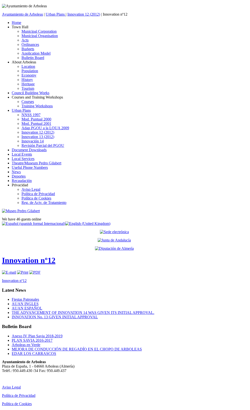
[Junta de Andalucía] (114, 240)
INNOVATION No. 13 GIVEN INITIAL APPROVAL (55, 317)
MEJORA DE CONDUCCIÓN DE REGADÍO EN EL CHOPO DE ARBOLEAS (77, 349)
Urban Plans (56, 14)
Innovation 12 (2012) (83, 14)
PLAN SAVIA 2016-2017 (32, 340)
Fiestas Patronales (25, 299)
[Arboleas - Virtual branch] (114, 232)
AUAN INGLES (25, 304)
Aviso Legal (11, 387)
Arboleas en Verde (26, 345)
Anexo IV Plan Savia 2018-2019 (37, 336)
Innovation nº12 (28, 260)
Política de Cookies (17, 404)
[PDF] (35, 272)
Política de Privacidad (18, 395)
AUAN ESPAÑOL (27, 308)
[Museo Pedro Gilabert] (21, 211)
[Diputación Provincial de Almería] (114, 248)
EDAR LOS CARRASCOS (34, 353)
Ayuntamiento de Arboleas (22, 14)
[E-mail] (9, 272)
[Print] (22, 272)
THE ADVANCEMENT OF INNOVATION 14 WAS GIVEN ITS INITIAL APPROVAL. (83, 312)
